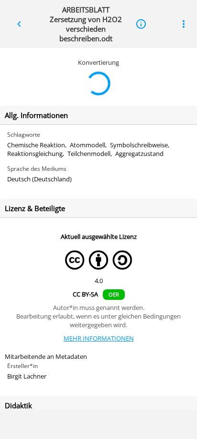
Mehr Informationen (99, 338)
